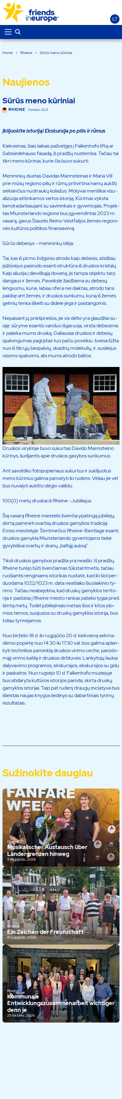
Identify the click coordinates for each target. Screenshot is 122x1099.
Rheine (26, 52)
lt (114, 19)
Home (8, 52)
